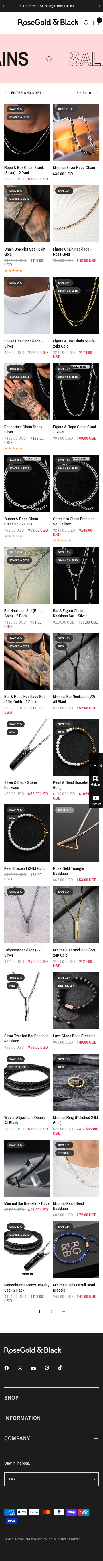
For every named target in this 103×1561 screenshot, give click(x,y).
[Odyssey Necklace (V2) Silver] (27, 914)
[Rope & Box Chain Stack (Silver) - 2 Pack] (27, 132)
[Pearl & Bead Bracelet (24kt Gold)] (76, 747)
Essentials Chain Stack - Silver (24, 429)
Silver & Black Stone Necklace (20, 785)
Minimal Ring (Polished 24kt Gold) (75, 1120)
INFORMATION (22, 1418)
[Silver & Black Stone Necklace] (27, 747)
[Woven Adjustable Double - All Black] (27, 1082)
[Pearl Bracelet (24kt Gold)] (27, 833)
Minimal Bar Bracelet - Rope (27, 1203)
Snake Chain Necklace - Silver (23, 343)
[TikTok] (64, 1367)
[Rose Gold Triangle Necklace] (76, 833)
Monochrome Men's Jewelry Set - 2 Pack (26, 1287)
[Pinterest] (51, 1367)
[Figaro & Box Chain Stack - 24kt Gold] (76, 305)
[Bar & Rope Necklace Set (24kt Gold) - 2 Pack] (27, 661)
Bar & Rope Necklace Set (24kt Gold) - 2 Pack (24, 699)
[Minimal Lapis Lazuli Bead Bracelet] (76, 1249)
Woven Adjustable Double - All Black (26, 1120)
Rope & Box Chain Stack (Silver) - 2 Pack (24, 170)
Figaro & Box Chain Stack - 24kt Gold (75, 343)
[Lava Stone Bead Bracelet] (76, 1000)
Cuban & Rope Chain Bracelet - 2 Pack (21, 521)
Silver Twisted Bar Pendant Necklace (26, 1038)
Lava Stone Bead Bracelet (74, 1035)
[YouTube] (37, 1368)
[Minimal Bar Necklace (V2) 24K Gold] (76, 914)
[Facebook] (10, 1368)
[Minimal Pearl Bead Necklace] (76, 1168)
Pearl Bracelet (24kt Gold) (25, 868)
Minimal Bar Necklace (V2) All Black (74, 699)
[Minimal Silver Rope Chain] (76, 132)
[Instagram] (24, 1368)
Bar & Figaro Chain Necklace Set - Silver (70, 613)
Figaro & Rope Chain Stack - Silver (75, 429)
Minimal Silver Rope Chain (74, 167)
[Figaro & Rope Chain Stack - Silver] (76, 391)
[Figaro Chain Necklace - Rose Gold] (76, 213)
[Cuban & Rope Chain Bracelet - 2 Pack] (27, 483)
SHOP (11, 1397)
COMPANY (17, 1438)
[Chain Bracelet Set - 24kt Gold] (27, 213)
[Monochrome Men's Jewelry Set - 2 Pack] (27, 1249)
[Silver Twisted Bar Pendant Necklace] (27, 1000)
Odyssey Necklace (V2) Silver (23, 952)
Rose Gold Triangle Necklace (68, 871)
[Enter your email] (93, 1479)
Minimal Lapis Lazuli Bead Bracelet (74, 1287)
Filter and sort (26, 92)
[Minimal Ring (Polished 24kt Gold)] (76, 1082)
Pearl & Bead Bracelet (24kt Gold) (75, 785)
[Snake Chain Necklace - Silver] (27, 305)
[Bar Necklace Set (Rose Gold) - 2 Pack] (27, 575)
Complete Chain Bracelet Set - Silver (73, 521)
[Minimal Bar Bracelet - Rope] (27, 1168)
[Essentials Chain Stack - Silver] (27, 391)
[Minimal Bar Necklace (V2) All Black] (76, 661)
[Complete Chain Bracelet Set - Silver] (76, 483)
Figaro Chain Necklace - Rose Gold (72, 252)
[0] (95, 23)
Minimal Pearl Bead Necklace (68, 1206)
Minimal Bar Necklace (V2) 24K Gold (74, 952)
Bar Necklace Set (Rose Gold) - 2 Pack (23, 613)
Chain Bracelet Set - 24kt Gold (24, 252)
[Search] (86, 23)
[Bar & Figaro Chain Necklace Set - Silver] (76, 575)
